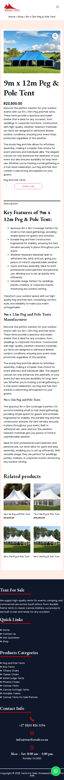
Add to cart (28, 186)
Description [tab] (11, 203)
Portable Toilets (12, 693)
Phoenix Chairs (11, 682)
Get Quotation (11, 637)
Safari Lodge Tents (13, 678)
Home (12, 16)
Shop (20, 16)
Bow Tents (9, 667)
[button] (55, 36)
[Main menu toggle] (57, 7)
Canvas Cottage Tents (16, 689)
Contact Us (9, 634)
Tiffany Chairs (11, 670)
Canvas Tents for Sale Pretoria (20, 697)
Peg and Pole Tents (15, 180)
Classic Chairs (11, 674)
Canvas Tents (11, 685)
